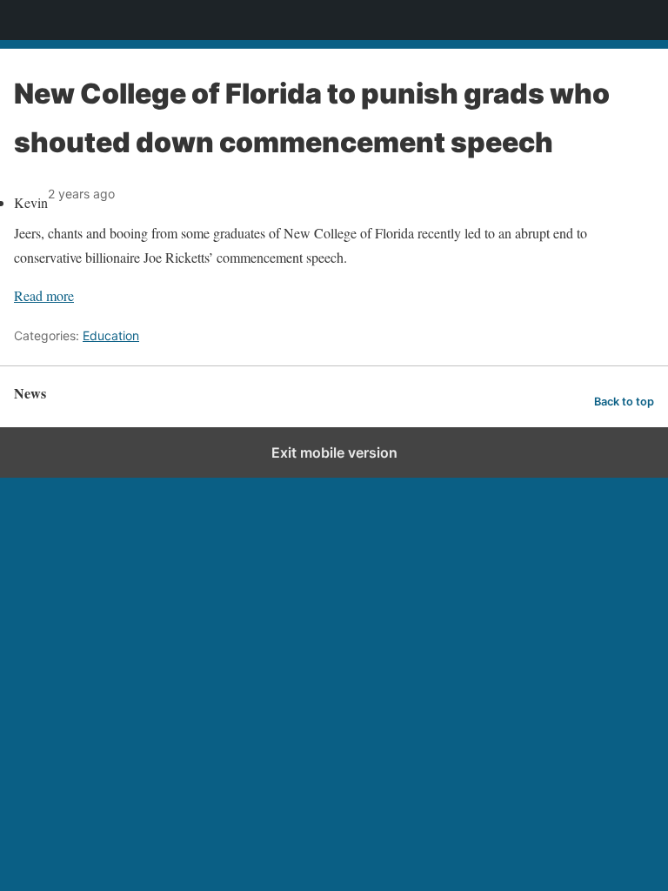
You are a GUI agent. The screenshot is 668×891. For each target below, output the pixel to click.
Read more (44, 295)
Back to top (624, 401)
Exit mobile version (334, 452)
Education (111, 335)
